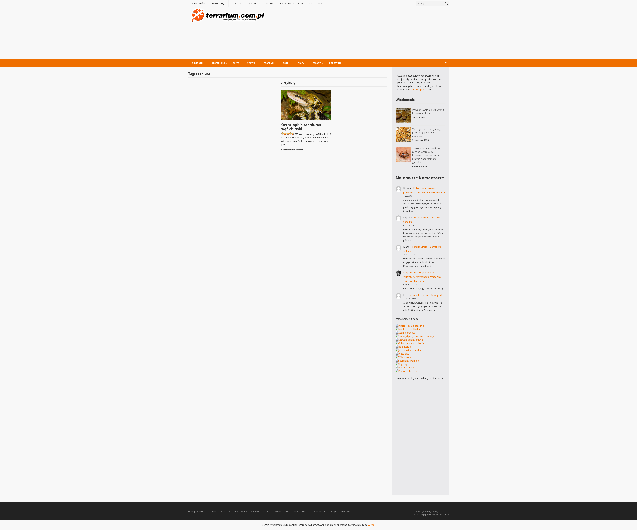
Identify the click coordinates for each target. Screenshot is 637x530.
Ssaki (286, 63)
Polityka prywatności (325, 511)
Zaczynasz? (253, 3)
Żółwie (251, 63)
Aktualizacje (218, 3)
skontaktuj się (416, 89)
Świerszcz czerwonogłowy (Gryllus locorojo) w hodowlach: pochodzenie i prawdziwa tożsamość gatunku (426, 155)
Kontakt (345, 511)
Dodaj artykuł (196, 511)
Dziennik (212, 511)
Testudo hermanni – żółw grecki (426, 295)
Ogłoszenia (315, 3)
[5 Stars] (293, 133)
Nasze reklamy (302, 511)
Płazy (301, 63)
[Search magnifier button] (446, 3)
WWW (287, 511)
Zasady (277, 511)
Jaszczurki (218, 63)
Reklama (255, 511)
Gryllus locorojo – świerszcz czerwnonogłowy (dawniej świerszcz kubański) (422, 276)
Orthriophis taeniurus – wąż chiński (302, 127)
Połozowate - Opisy (292, 149)
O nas (266, 511)
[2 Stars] (285, 133)
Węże (236, 63)
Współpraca (240, 511)
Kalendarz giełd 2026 (291, 3)
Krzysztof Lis (410, 272)
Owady (317, 63)
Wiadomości (198, 3)
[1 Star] (282, 133)
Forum (269, 3)
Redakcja (225, 511)
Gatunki (199, 63)
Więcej (371, 524)
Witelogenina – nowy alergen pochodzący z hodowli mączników (427, 132)
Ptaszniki (269, 63)
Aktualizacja (419, 514)
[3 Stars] (287, 133)
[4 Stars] (290, 133)
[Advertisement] (357, 33)
